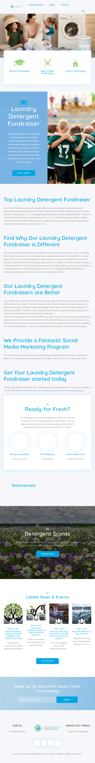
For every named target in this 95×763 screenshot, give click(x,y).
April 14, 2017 (36, 625)
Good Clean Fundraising (78, 732)
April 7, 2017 (59, 629)
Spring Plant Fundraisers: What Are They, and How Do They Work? (36, 631)
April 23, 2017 (13, 629)
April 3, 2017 (82, 629)
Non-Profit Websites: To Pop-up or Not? (81, 633)
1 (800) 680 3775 (19, 732)
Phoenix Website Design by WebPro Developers (61, 754)
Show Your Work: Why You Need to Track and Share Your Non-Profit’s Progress (58, 635)
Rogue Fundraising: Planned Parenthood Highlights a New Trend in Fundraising (13, 635)
